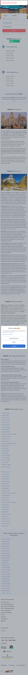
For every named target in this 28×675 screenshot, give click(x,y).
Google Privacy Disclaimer (8, 334)
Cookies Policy (12, 332)
